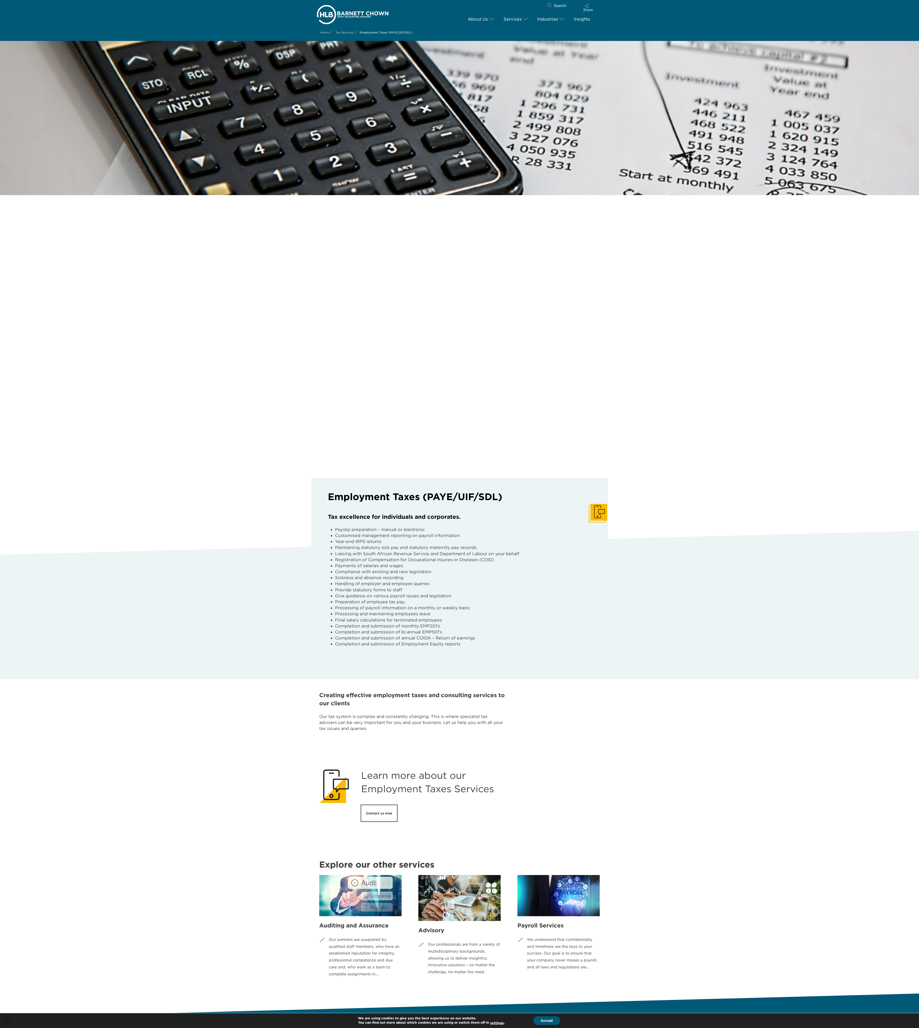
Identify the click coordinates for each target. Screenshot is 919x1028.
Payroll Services (540, 925)
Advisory (431, 930)
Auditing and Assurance (354, 925)
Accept (547, 1020)
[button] (588, 7)
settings (497, 1023)
